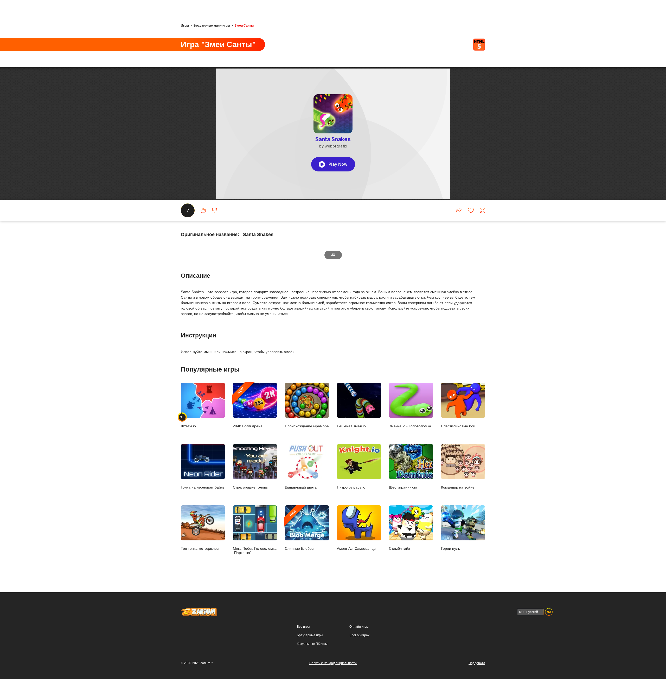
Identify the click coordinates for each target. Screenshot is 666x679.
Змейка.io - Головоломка (410, 426)
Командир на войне (458, 487)
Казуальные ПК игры (312, 644)
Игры (185, 25)
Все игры (303, 626)
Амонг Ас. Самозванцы (356, 548)
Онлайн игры (359, 626)
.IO (333, 255)
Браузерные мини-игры (212, 25)
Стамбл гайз (399, 548)
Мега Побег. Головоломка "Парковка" (255, 550)
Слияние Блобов (299, 529)
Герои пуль (450, 548)
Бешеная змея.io (351, 426)
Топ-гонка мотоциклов (200, 548)
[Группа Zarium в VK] (549, 612)
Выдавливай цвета (301, 487)
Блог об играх (359, 635)
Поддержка (477, 663)
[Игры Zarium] (199, 610)
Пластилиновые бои (458, 426)
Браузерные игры (310, 635)
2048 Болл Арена (247, 407)
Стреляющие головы (250, 487)
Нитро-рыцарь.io (351, 487)
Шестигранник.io (403, 487)
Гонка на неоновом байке (203, 487)
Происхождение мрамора (307, 426)
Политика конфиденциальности (333, 663)
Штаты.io (188, 421)
